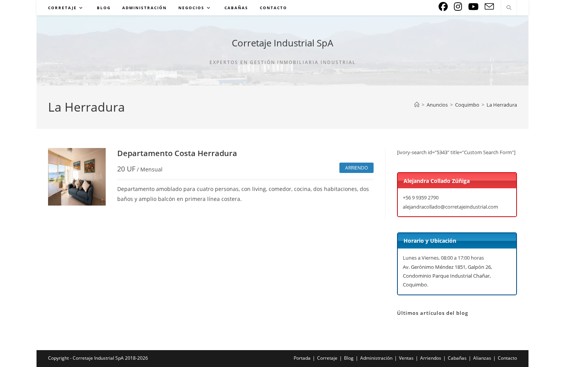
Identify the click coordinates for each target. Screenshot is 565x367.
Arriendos (430, 358)
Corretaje (327, 358)
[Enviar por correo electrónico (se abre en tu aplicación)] (489, 7)
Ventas (406, 358)
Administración (376, 358)
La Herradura (502, 104)
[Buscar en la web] (509, 8)
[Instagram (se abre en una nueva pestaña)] (458, 6)
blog (462, 312)
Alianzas (482, 358)
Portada (302, 358)
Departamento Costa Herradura (177, 153)
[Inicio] (416, 104)
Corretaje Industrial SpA (282, 42)
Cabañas (457, 358)
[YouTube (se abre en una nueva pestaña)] (473, 6)
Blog (349, 358)
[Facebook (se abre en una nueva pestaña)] (443, 6)
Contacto (507, 358)
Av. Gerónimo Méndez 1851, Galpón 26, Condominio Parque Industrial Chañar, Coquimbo (447, 275)
